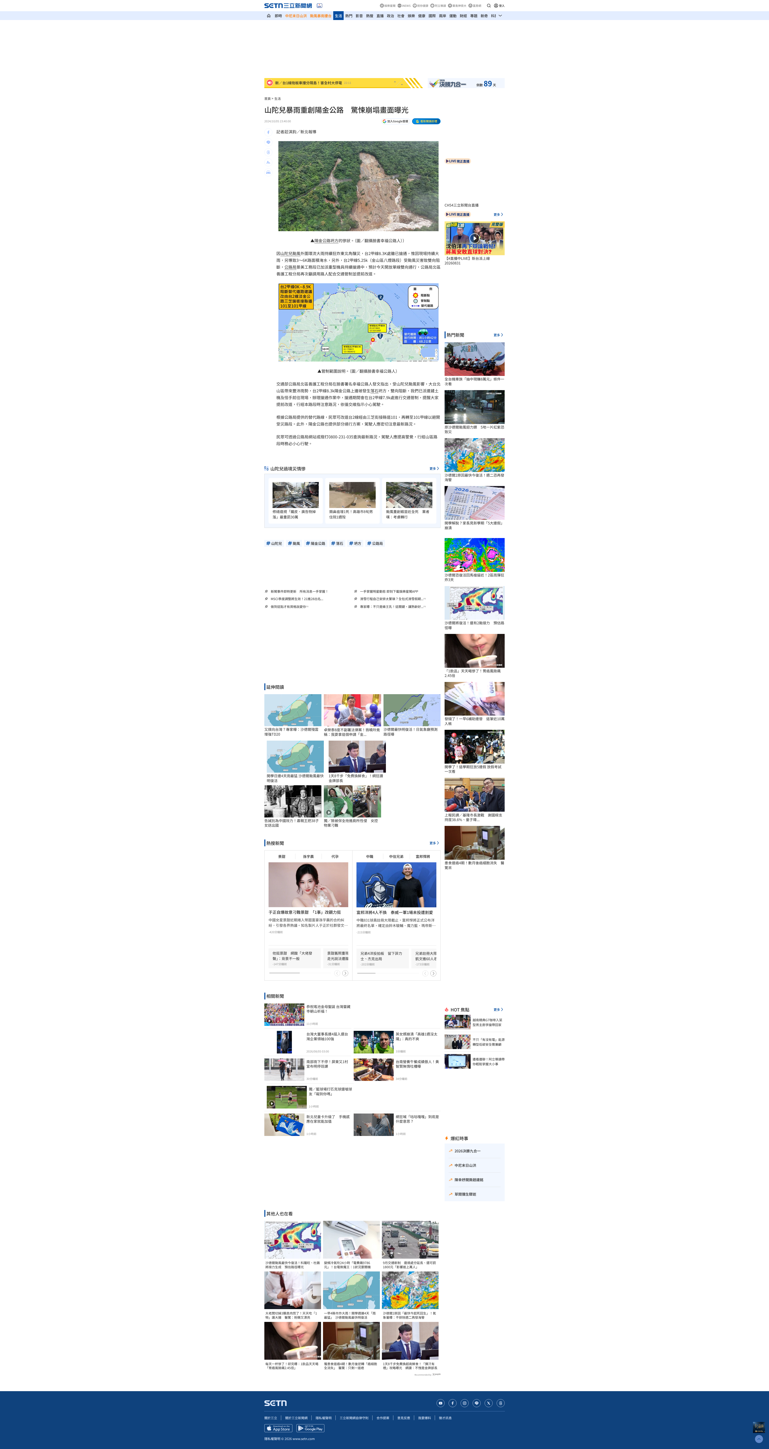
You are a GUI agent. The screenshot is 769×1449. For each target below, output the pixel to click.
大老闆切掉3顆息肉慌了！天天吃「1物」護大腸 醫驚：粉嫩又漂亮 (291, 1315)
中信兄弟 (396, 856)
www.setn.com (304, 1438)
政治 (390, 15)
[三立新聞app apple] (278, 1428)
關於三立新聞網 (296, 1417)
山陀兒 (286, 253)
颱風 (296, 253)
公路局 (290, 267)
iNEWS (406, 6)
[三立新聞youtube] (440, 1403)
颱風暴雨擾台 (321, 15)
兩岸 (442, 15)
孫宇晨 (308, 856)
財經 (463, 15)
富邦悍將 (423, 856)
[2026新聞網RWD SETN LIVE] (319, 5)
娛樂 (411, 15)
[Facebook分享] (268, 132)
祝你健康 (422, 6)
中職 (369, 856)
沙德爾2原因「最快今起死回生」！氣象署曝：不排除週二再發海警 (409, 1315)
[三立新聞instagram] (464, 1403)
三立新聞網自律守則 (354, 1417)
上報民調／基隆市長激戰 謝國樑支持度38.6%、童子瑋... (473, 817)
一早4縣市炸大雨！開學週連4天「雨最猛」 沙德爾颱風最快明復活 (350, 1315)
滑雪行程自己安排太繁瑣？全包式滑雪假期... (391, 599)
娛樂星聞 (390, 6)
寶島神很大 (459, 6)
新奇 (484, 15)
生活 (338, 15)
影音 (359, 15)
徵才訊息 (445, 1417)
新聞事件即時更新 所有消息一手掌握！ (299, 591)
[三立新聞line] (476, 1403)
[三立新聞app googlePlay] (310, 1428)
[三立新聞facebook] (452, 1403)
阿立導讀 (440, 6)
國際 (432, 15)
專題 (473, 15)
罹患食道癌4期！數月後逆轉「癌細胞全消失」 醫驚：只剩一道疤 (350, 1366)
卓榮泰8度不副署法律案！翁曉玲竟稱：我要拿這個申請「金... (352, 732)
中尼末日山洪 (296, 15)
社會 (401, 15)
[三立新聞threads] (500, 1403)
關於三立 (270, 1417)
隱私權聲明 (324, 1417)
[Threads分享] (268, 152)
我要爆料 (424, 1417)
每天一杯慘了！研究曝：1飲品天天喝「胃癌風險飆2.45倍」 (291, 1366)
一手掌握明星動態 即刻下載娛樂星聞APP (389, 591)
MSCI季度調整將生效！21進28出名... (297, 599)
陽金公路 (322, 240)
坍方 (334, 240)
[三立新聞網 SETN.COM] (268, 15)
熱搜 (369, 15)
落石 (374, 391)
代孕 (335, 856)
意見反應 (403, 1417)
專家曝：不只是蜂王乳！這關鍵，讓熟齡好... (391, 607)
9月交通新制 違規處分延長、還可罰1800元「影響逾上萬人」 (409, 1265)
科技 (494, 15)
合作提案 (382, 1417)
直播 (380, 15)
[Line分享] (268, 142)
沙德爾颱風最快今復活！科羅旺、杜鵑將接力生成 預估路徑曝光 (292, 1265)
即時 (278, 15)
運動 (453, 15)
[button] (488, 5)
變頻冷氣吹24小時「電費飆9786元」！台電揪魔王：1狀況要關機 (347, 1265)
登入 (502, 6)
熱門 (348, 15)
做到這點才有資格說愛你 (288, 607)
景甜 (281, 856)
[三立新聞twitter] (488, 1403)
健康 (421, 15)
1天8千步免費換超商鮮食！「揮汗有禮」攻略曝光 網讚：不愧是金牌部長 (410, 1366)
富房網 (477, 6)
